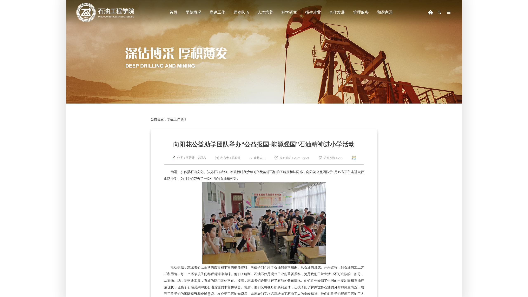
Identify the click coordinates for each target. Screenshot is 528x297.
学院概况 (193, 12)
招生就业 (313, 12)
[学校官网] (430, 12)
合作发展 (337, 12)
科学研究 (289, 12)
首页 (173, 12)
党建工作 (217, 12)
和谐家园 (385, 12)
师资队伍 (241, 12)
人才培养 (265, 12)
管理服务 (361, 12)
